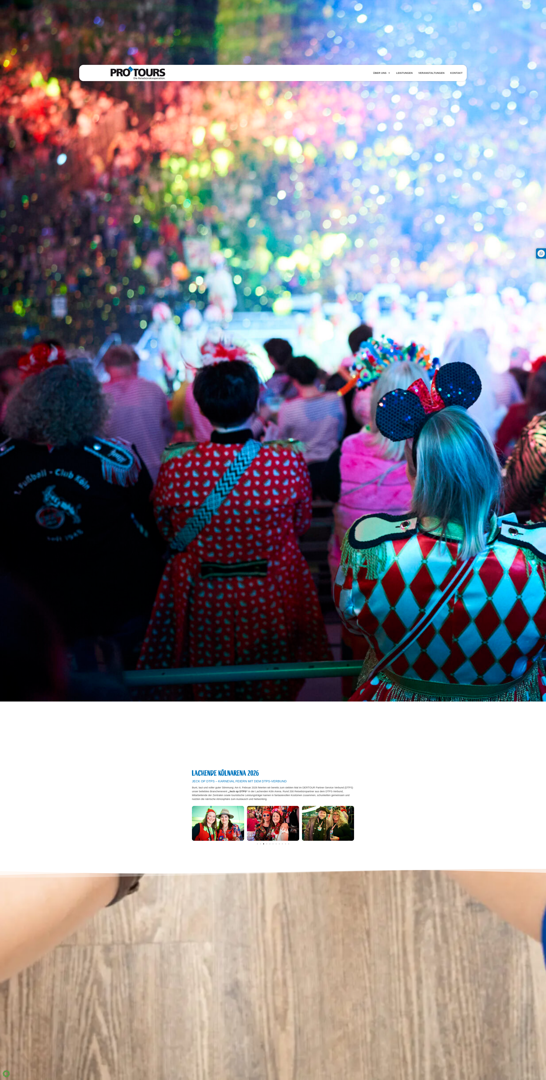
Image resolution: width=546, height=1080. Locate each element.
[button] (257, 843)
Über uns (379, 73)
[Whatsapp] (541, 253)
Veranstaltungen (431, 73)
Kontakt (456, 73)
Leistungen (404, 73)
